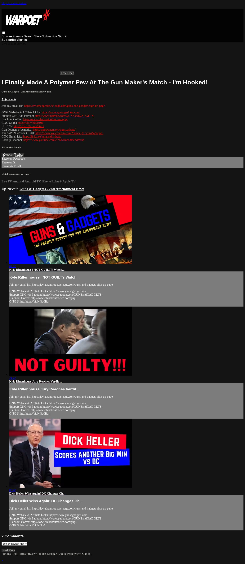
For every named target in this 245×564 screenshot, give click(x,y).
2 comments (9, 99)
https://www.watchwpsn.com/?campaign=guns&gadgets (69, 133)
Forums (18, 36)
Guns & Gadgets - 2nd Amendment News (23, 91)
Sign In (22, 39)
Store (38, 36)
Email (20, 155)
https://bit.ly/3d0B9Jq (30, 122)
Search (29, 36)
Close (63, 73)
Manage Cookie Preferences (64, 553)
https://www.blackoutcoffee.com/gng (45, 119)
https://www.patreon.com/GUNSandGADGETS (64, 115)
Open (70, 73)
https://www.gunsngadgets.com (60, 112)
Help (14, 553)
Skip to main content (14, 3)
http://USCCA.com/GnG (29, 126)
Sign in (63, 36)
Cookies (41, 553)
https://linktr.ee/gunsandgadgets (42, 136)
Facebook (8, 155)
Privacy (31, 553)
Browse (7, 36)
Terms (22, 553)
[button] (3, 32)
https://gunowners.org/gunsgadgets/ (54, 129)
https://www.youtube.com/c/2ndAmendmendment (53, 140)
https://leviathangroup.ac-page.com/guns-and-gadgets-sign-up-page (64, 105)
